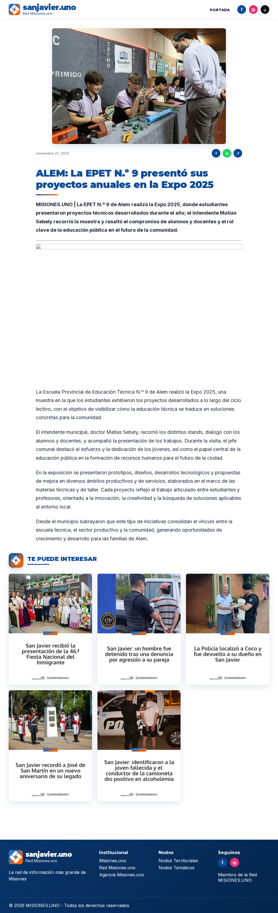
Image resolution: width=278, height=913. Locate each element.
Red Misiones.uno (117, 867)
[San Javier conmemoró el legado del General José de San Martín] (50, 745)
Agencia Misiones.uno (121, 874)
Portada (220, 10)
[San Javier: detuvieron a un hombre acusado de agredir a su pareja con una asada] (139, 629)
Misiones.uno (112, 860)
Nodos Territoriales (178, 860)
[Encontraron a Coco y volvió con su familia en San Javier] (227, 629)
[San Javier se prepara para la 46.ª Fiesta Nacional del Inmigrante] (50, 629)
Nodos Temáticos (176, 867)
